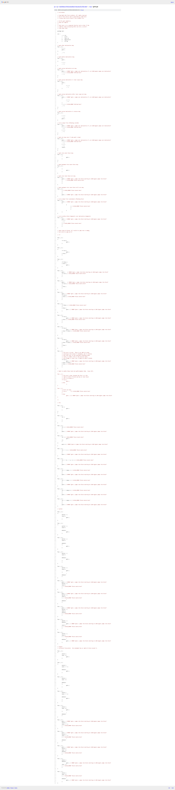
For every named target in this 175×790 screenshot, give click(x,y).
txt (169, 787)
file (82, 10)
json (172, 787)
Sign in (172, 2)
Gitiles (8, 787)
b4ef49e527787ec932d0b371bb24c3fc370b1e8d (73, 6)
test (90, 6)
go (55, 6)
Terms (15, 787)
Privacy (12, 787)
